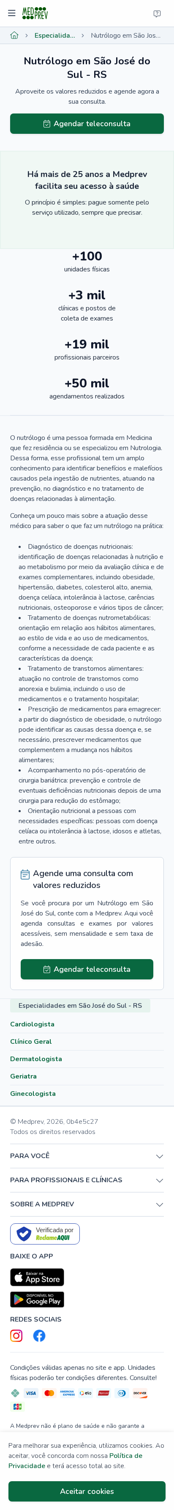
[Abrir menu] (13, 13)
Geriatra (23, 1076)
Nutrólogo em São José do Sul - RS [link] (127, 35)
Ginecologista (33, 1093)
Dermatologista (36, 1059)
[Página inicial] (14, 35)
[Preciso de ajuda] (157, 13)
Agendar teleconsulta (92, 124)
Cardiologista (32, 1024)
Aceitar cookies (87, 1491)
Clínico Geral (31, 1041)
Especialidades (55, 35)
